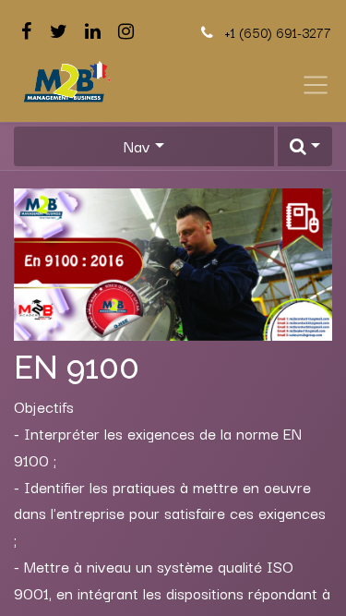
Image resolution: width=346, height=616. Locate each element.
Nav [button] (137, 146)
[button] (305, 146)
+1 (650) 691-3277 (277, 32)
